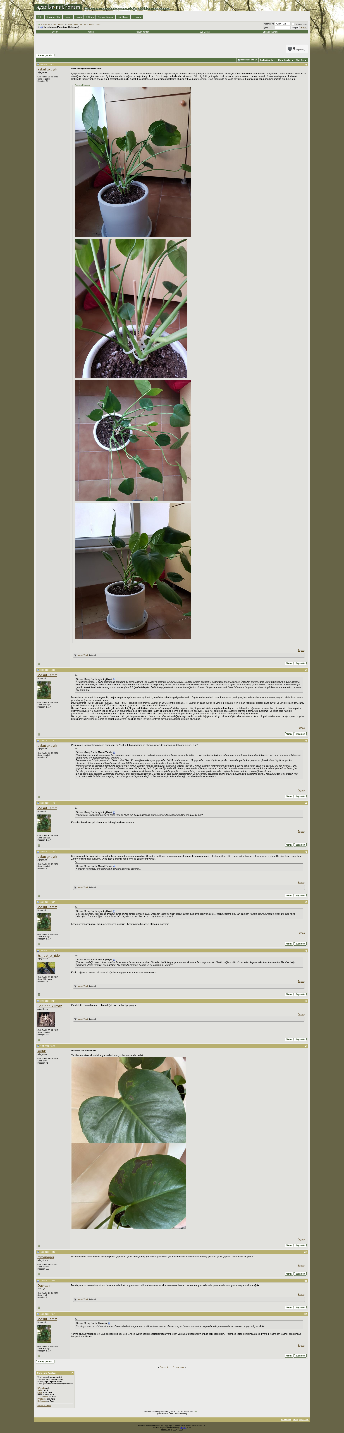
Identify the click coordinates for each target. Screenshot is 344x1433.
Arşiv (295, 1420)
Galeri (79, 17)
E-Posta (136, 17)
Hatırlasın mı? (301, 24)
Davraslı (43, 1285)
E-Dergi (90, 17)
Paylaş (301, 650)
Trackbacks (42, 1397)
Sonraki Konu (178, 1367)
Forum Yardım (142, 32)
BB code (41, 1388)
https (303, 27)
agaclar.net (45, 24)
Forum (68, 17)
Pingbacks (42, 1399)
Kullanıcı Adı (269, 24)
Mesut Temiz (83, 655)
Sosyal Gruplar (105, 17)
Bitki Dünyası (58, 24)
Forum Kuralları (44, 1405)
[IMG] (39, 1392)
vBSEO (183, 1428)
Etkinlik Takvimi (270, 32)
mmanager (45, 1257)
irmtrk (41, 1051)
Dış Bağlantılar (266, 60)
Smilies (40, 1390)
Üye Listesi (205, 32)
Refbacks (41, 1401)
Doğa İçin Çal (53, 17)
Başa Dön (304, 1420)
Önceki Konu (165, 1367)
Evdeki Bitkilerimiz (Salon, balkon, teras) (83, 24)
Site (40, 17)
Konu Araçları (284, 60)
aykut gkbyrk (47, 69)
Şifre (266, 28)
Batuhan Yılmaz (49, 1006)
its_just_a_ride (48, 955)
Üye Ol (55, 32)
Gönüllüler (123, 17)
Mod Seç (300, 60)
